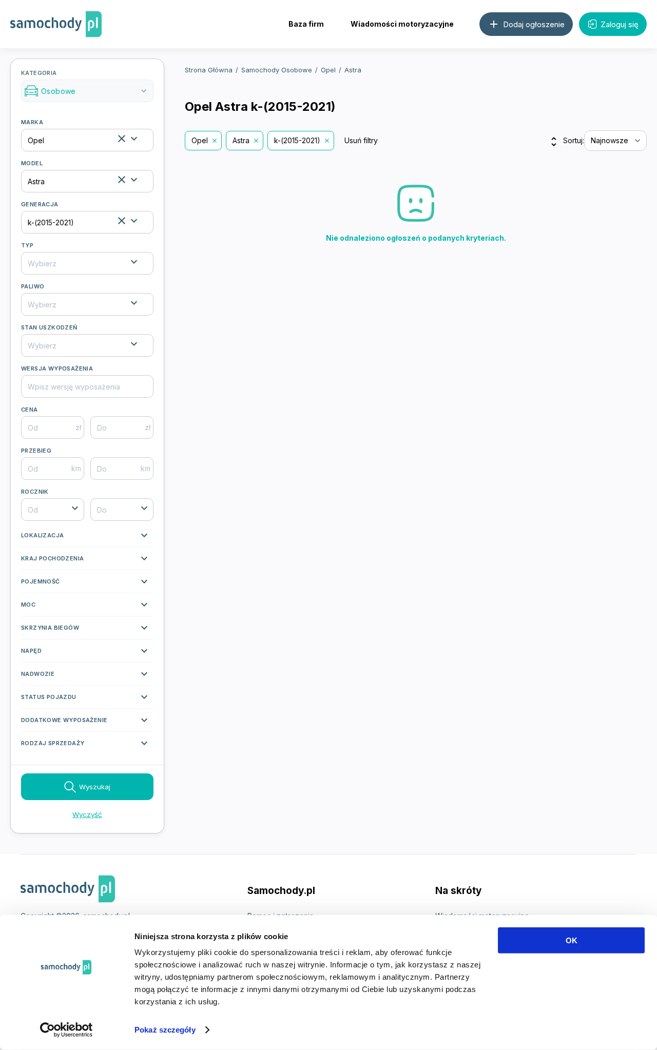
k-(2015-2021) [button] (297, 140)
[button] (87, 538)
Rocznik (35, 491)
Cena (29, 409)
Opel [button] (199, 140)
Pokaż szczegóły (165, 1029)
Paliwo (32, 286)
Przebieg (36, 450)
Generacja (40, 204)
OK (571, 940)
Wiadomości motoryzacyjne (402, 24)
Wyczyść (87, 814)
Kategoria (85, 82)
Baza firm (306, 24)
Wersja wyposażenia (57, 368)
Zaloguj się (620, 24)
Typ (27, 245)
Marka (32, 122)
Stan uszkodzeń (49, 327)
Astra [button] (241, 140)
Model (32, 163)
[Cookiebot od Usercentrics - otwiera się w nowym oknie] (66, 1030)
